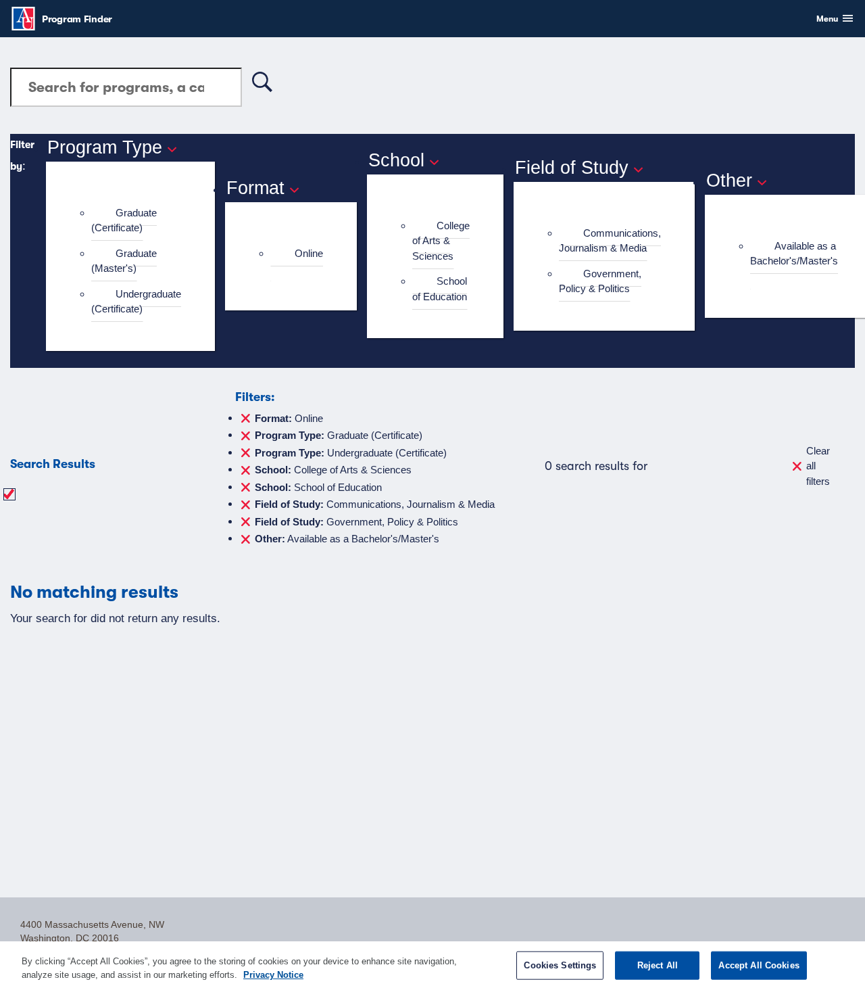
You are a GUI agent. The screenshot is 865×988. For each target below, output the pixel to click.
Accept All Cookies (758, 965)
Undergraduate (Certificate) (136, 301)
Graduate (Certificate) (124, 220)
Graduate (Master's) (124, 261)
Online (309, 253)
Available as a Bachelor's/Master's (794, 253)
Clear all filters (818, 466)
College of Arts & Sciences (441, 241)
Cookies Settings (560, 965)
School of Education (439, 288)
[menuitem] (136, 221)
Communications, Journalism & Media (610, 240)
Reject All (657, 965)
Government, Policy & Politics (600, 281)
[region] (432, 964)
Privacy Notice (273, 974)
